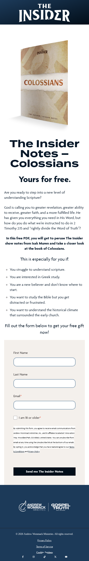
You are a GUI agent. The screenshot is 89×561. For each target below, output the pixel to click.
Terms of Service (44, 546)
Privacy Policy (34, 451)
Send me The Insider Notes (44, 471)
